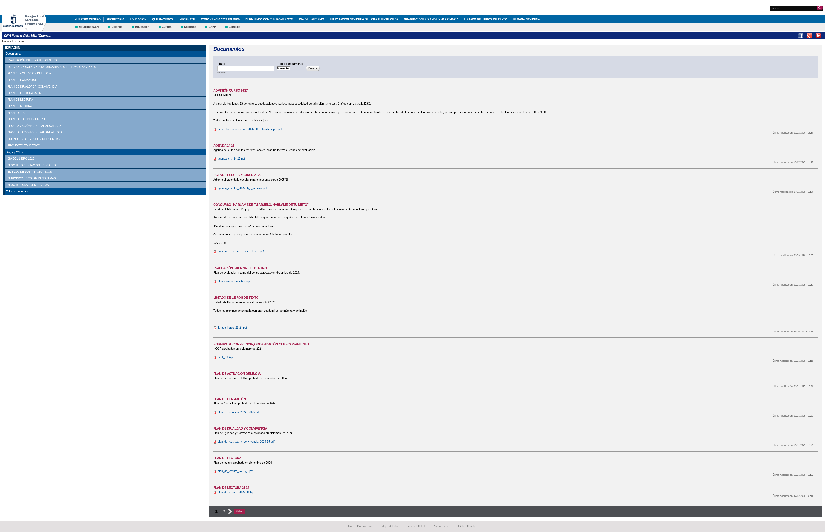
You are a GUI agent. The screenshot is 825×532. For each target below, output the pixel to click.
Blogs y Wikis (14, 152)
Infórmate (187, 19)
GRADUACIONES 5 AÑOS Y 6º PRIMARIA (431, 19)
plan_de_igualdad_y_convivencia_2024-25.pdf (246, 441)
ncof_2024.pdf (226, 357)
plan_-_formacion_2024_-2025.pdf (239, 412)
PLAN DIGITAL (16, 112)
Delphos (117, 26)
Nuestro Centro (88, 19)
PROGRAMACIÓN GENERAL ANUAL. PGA (34, 132)
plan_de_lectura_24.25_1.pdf (235, 471)
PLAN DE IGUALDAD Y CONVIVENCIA (32, 86)
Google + (809, 35)
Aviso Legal (441, 526)
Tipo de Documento (290, 63)
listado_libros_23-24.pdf (232, 327)
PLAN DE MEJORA (19, 106)
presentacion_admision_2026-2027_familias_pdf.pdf (250, 129)
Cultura (166, 26)
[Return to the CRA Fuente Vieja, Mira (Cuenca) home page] (35, 28)
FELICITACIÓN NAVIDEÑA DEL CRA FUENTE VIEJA (364, 19)
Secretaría (115, 19)
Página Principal (467, 526)
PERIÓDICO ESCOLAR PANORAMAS (31, 178)
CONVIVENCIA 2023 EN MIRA (220, 19)
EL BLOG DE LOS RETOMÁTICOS (29, 171)
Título (221, 63)
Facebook (800, 35)
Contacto (234, 26)
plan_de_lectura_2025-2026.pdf (237, 492)
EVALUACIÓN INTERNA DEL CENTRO (32, 60)
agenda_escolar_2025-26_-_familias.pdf (242, 188)
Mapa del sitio (390, 526)
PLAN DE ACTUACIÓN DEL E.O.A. (29, 73)
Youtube (818, 35)
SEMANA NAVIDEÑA (526, 19)
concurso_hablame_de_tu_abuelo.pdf (241, 251)
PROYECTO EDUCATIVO (23, 145)
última (239, 511)
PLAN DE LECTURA (20, 99)
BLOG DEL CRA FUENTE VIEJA (28, 184)
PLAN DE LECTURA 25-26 (24, 93)
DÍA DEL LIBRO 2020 (20, 158)
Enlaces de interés (17, 191)
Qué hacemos (162, 19)
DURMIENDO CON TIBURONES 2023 (269, 19)
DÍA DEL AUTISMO (311, 19)
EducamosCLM (89, 26)
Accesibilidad (416, 526)
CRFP (212, 26)
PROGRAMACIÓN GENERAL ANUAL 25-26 (34, 126)
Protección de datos (359, 526)
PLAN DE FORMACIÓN (22, 79)
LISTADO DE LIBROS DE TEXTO (485, 19)
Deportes (190, 26)
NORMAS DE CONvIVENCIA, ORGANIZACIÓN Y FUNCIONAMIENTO (51, 66)
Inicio (5, 41)
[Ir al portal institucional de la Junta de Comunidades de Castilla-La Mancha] (18, 28)
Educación (138, 19)
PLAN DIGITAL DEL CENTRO (26, 119)
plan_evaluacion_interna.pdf (235, 281)
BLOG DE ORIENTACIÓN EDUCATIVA (31, 165)
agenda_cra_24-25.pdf (231, 158)
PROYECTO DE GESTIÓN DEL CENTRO (33, 139)
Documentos (13, 53)
